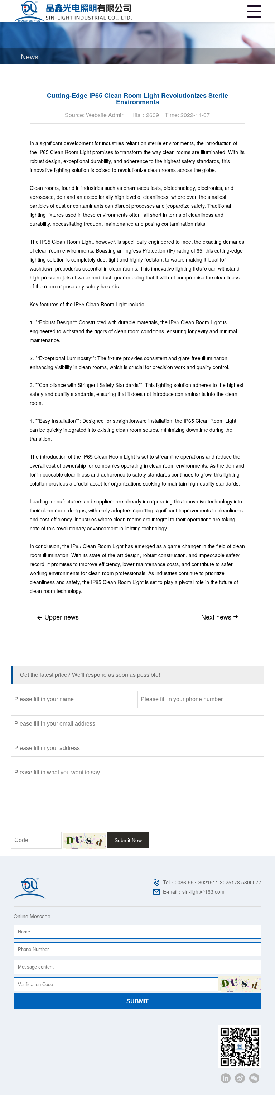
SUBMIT (137, 1001)
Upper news (58, 616)
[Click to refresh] (84, 841)
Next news (219, 616)
